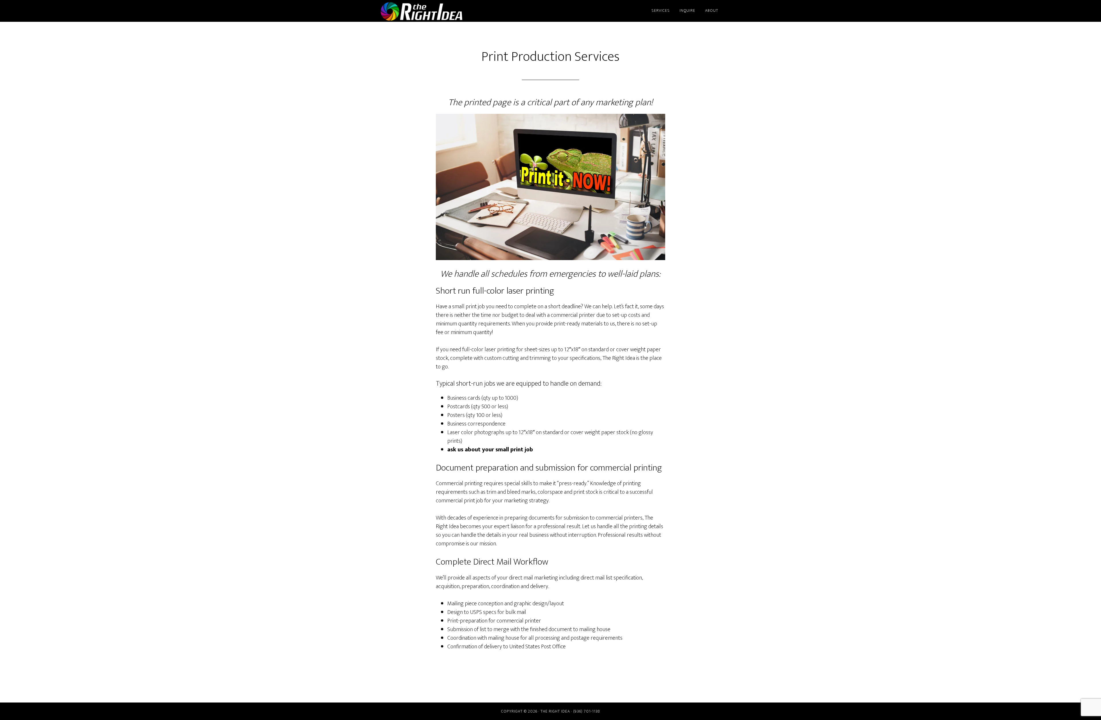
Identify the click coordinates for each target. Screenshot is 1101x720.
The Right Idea (430, 11)
